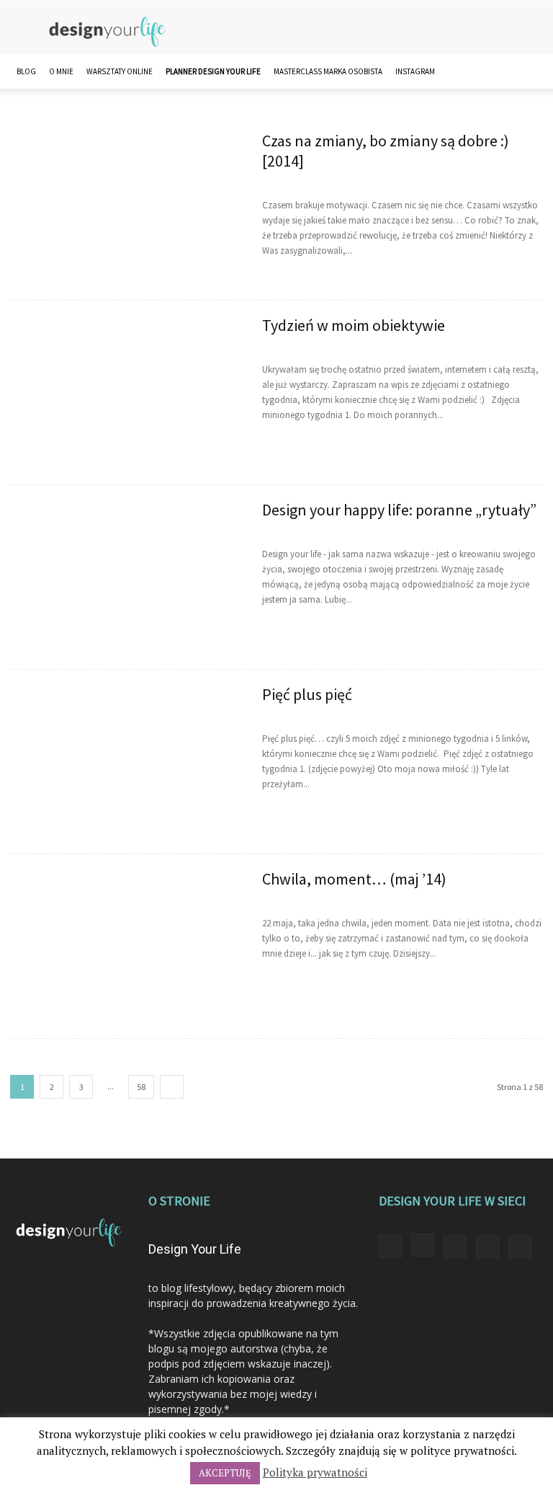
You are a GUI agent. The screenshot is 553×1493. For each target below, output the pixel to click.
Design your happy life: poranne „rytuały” (399, 510)
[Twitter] (487, 1246)
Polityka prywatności (315, 1472)
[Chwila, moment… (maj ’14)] (126, 953)
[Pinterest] (455, 1246)
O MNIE (61, 71)
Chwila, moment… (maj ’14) (354, 879)
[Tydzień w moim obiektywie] (126, 399)
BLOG (26, 71)
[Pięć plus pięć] (126, 769)
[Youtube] (519, 1246)
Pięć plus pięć (307, 694)
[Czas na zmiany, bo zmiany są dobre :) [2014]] (126, 215)
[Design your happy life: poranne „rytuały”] (126, 584)
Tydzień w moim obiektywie (353, 325)
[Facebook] (390, 1246)
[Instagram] (422, 1245)
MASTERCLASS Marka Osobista (328, 71)
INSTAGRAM (415, 71)
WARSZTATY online (119, 71)
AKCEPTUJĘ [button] (225, 1472)
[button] (525, 72)
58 (141, 1086)
